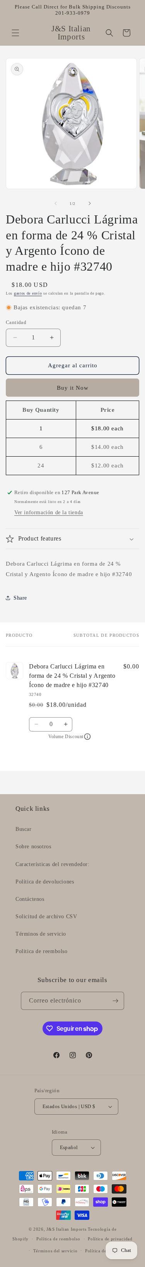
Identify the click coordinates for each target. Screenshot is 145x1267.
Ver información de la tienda (48, 512)
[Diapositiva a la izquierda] (55, 203)
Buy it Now (73, 388)
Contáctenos (29, 899)
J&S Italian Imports (66, 1229)
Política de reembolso (58, 1238)
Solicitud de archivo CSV (46, 916)
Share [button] (20, 598)
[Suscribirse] (115, 1001)
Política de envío (102, 1250)
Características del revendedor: (52, 864)
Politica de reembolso (41, 951)
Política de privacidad (110, 1238)
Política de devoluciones (44, 882)
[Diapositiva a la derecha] (89, 203)
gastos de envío (28, 293)
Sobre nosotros (33, 846)
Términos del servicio (55, 1250)
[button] (15, 32)
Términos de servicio (40, 934)
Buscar (23, 829)
